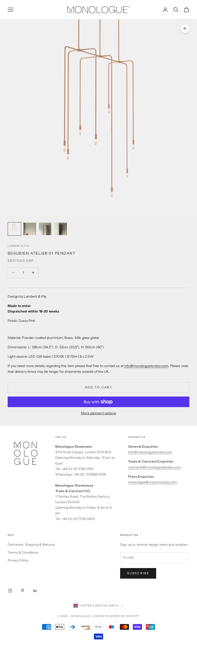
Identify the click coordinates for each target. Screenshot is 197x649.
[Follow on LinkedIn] (35, 590)
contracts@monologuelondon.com (154, 467)
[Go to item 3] (45, 229)
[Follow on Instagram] (10, 590)
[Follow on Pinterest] (22, 590)
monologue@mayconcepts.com (152, 482)
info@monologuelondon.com (146, 366)
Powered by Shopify (122, 616)
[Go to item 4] (60, 229)
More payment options (98, 413)
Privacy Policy (18, 560)
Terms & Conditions (23, 552)
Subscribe (138, 573)
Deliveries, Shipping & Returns (31, 544)
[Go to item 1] (14, 229)
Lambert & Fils (18, 246)
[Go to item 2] (30, 229)
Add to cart (98, 387)
